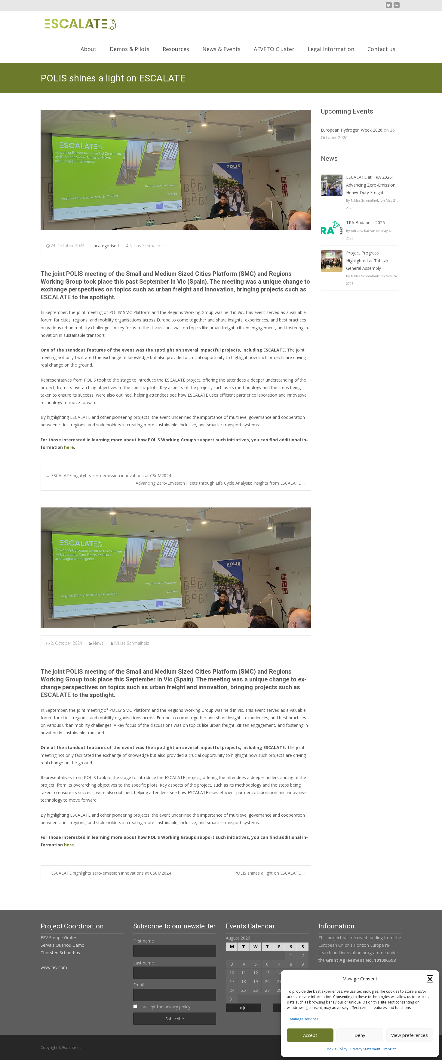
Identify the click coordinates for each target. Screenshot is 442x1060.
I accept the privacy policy (164, 1007)
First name (143, 941)
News (98, 643)
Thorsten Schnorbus (60, 952)
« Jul (243, 1007)
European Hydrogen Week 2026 (351, 130)
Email (138, 985)
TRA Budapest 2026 (365, 222)
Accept (310, 1035)
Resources (176, 49)
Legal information (331, 49)
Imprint (389, 1049)
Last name (143, 963)
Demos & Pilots (129, 49)
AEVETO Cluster (274, 49)
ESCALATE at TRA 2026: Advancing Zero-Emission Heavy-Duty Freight (370, 184)
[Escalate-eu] (75, 23)
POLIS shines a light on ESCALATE (270, 873)
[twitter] (389, 7)
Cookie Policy (335, 1049)
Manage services (304, 1019)
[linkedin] (397, 7)
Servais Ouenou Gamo (62, 945)
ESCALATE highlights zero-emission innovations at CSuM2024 (108, 475)
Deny (360, 1035)
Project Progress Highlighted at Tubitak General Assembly (367, 260)
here (69, 447)
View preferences (409, 1035)
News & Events (221, 49)
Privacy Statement (365, 1049)
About (89, 49)
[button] (430, 979)
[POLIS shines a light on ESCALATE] (176, 170)
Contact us (381, 49)
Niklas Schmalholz (147, 245)
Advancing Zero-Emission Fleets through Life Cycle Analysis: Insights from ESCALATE (221, 483)
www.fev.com (54, 967)
